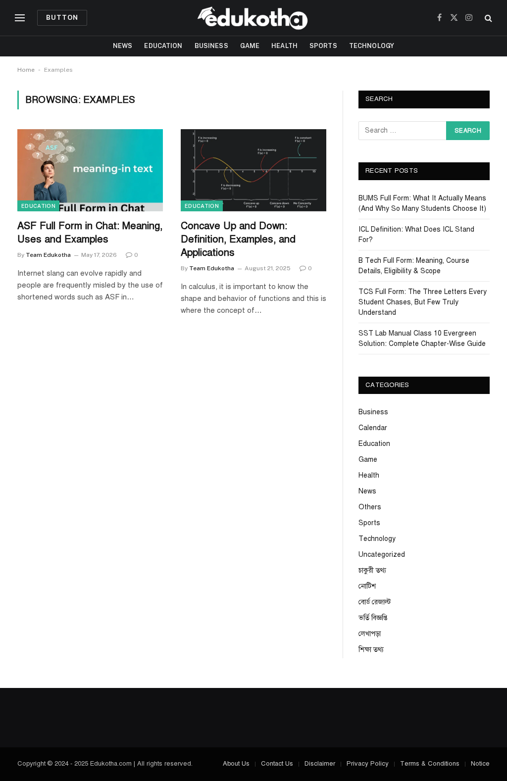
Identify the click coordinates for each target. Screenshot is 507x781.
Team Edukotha (48, 254)
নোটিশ (367, 586)
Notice (480, 764)
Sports (323, 45)
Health (284, 45)
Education (163, 45)
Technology (371, 45)
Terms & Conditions (429, 764)
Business (211, 45)
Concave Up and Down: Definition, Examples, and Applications (238, 239)
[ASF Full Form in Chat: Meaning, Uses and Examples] (90, 170)
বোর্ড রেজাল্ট (374, 602)
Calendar (372, 428)
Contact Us (277, 764)
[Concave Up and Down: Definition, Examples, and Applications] (253, 170)
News (123, 45)
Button (62, 17)
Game (250, 45)
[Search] (487, 18)
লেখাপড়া (369, 634)
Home (26, 69)
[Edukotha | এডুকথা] (253, 18)
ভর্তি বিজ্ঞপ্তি (372, 618)
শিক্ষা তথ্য (371, 649)
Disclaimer (319, 764)
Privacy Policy (368, 764)
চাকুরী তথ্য (372, 570)
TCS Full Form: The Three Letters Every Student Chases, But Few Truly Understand (422, 302)
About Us (236, 764)
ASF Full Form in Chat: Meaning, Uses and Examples (89, 232)
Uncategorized (381, 554)
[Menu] (20, 18)
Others (369, 507)
